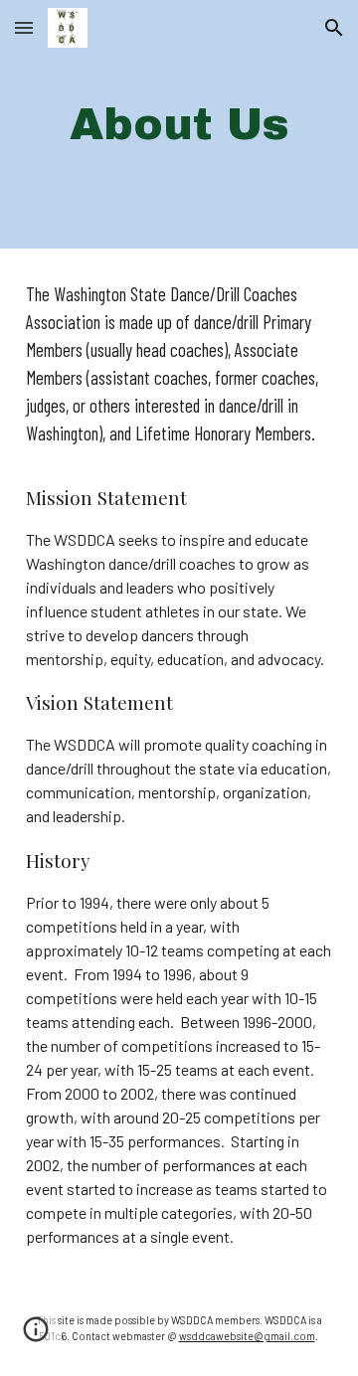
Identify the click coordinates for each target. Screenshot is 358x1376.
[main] (179, 124)
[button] (24, 27)
